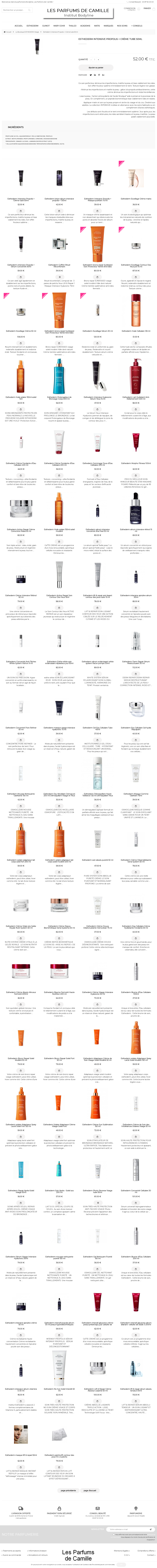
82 (21, 535)
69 (136, 535)
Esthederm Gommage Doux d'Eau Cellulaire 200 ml (98, 464)
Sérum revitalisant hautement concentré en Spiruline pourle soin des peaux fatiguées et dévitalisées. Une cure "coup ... (136, 615)
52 (21, 204)
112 (136, 667)
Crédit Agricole (59, 1514)
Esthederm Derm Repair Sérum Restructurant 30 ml (136, 662)
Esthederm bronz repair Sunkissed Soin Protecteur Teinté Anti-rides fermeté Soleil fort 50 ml (97, 266)
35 (59, 800)
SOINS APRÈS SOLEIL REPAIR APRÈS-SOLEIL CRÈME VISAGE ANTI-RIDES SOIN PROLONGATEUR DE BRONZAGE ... (21, 1210)
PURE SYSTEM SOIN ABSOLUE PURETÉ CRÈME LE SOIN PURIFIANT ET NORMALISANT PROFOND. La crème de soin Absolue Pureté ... (97, 880)
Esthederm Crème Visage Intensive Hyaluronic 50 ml (97, 993)
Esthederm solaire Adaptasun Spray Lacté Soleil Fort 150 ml (21, 1125)
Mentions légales (121, 1551)
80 (97, 271)
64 (59, 998)
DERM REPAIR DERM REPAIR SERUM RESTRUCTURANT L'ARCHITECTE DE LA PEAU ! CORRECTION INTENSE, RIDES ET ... (136, 681)
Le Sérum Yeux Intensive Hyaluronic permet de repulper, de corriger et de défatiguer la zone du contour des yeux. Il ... (97, 417)
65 (21, 998)
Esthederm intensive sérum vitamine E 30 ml (21, 1390)
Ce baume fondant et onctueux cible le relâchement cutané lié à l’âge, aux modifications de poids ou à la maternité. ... (59, 1012)
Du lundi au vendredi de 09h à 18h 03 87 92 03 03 (98, 1515)
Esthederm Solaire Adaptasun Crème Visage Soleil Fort (59, 1125)
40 (135, 734)
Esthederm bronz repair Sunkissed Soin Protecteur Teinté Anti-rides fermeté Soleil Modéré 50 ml (59, 332)
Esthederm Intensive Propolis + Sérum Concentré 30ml (21, 266)
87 (136, 271)
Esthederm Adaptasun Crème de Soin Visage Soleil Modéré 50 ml (97, 1059)
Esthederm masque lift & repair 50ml (21, 1455)
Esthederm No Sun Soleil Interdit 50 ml (59, 1390)
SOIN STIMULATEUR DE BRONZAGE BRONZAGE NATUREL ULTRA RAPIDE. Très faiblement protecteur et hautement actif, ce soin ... (97, 1144)
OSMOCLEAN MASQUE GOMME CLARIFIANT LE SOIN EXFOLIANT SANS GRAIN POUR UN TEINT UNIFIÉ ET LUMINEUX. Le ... (136, 814)
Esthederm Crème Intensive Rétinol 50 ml (21, 596)
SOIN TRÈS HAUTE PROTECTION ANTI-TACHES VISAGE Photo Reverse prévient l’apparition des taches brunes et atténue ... (97, 1210)
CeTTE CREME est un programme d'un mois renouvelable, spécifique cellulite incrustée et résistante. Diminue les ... (59, 549)
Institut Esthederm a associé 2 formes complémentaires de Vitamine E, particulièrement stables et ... (21, 1409)
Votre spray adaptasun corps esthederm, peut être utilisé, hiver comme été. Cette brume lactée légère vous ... (136, 1078)
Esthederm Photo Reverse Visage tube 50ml (97, 1191)
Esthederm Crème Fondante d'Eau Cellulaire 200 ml (59, 464)
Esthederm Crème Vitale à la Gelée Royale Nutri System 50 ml (21, 927)
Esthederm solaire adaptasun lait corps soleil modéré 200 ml (59, 861)
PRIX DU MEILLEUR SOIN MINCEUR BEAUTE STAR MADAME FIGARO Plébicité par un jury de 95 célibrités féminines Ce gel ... (135, 483)
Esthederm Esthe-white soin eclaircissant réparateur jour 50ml (59, 662)
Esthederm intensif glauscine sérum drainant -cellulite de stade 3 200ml (135, 1324)
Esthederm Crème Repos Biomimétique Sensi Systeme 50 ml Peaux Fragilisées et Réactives (59, 927)
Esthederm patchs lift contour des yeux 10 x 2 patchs (59, 1456)
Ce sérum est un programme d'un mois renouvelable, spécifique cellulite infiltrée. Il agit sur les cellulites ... (136, 1343)
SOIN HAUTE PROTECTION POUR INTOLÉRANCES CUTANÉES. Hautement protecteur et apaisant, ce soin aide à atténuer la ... (136, 1144)
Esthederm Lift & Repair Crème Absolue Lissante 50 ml (97, 1390)
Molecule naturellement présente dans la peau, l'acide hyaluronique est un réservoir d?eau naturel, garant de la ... (59, 748)
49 (97, 1064)
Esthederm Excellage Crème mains (136, 199)
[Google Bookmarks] (103, 75)
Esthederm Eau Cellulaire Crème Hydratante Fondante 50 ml (136, 927)
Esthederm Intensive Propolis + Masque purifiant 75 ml (97, 199)
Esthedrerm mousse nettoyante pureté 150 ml (59, 1257)
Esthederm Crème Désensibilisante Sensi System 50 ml (136, 861)
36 (136, 204)
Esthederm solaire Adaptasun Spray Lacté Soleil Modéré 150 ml (136, 1059)
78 (97, 601)
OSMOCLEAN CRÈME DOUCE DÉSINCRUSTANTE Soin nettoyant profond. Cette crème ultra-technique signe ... (98, 946)
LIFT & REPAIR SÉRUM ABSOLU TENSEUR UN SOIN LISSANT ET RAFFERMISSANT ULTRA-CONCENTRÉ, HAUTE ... (136, 1409)
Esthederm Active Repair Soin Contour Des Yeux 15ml (59, 596)
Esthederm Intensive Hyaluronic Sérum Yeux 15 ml (97, 398)
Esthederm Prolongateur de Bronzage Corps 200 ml (59, 398)
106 (21, 337)
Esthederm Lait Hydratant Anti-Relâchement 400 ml (136, 398)
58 (136, 403)
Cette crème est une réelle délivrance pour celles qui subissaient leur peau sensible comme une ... (136, 878)
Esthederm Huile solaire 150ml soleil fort (21, 398)
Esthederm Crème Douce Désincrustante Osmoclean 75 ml (97, 927)
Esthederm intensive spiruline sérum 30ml (136, 596)
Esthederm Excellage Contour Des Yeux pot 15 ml (136, 266)
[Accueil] (78, 13)
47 (97, 403)
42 (59, 204)
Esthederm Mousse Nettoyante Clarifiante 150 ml (21, 795)
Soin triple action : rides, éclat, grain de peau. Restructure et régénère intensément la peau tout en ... (21, 548)
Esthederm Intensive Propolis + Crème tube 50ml (110, 39)
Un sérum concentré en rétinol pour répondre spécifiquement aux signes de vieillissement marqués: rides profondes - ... (136, 549)
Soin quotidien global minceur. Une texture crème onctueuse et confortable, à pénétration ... (21, 1010)
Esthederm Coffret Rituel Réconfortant (59, 266)
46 (21, 469)
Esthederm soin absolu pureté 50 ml (97, 860)
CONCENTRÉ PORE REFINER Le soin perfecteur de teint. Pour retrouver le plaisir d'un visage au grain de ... (21, 748)
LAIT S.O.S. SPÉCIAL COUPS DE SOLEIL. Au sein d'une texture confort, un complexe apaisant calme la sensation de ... (59, 1210)
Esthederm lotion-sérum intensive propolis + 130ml (59, 199)
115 (135, 1395)
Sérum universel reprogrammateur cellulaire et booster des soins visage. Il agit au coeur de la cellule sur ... (136, 1209)
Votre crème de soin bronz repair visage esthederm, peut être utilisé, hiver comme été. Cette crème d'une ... (21, 1078)
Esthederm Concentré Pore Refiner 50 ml (21, 728)
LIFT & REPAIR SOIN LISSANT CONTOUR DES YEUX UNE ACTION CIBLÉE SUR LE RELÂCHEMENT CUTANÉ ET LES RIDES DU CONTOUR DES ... (97, 615)
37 (97, 734)
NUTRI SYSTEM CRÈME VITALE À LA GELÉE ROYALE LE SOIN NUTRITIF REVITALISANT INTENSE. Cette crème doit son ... (21, 946)
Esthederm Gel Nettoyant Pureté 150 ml (97, 1257)
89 (97, 667)
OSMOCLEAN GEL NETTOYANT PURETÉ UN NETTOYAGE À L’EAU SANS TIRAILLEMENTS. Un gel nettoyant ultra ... (97, 1277)
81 (97, 1196)
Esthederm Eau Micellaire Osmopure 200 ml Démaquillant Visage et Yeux (59, 795)
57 (59, 1196)
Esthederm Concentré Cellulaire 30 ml (136, 1191)
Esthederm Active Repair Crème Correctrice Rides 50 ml (21, 530)
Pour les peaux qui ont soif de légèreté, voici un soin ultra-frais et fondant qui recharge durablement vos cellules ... (136, 748)
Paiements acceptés (12, 1551)
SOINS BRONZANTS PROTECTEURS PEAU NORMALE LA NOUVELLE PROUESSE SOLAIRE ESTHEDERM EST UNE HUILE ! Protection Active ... (21, 417)
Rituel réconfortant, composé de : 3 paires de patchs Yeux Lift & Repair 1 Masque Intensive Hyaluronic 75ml (59, 283)
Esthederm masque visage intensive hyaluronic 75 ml (59, 728)
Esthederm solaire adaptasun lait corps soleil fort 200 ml (21, 861)
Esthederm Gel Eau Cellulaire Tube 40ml (97, 728)
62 (136, 469)
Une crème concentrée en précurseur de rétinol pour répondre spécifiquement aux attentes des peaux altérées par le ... (21, 615)
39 (97, 204)
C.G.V (126, 1555)
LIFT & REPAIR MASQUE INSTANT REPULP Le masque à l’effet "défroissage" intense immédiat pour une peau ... (21, 1475)
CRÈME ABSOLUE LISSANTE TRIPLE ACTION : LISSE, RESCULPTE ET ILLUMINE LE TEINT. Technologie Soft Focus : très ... (98, 1409)
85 (136, 601)
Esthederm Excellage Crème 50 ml (21, 331)
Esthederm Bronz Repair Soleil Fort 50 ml (59, 1059)
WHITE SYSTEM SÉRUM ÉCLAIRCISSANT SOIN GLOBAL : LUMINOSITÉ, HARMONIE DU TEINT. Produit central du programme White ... (97, 681)
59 (21, 271)
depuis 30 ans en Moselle (136, 1514)
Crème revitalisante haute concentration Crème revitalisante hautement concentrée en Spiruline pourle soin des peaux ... (21, 1343)
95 (21, 1395)
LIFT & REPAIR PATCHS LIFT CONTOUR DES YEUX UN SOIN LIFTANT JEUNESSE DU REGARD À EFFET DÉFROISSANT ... (59, 1475)
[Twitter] (91, 75)
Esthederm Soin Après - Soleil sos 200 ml (59, 1191)
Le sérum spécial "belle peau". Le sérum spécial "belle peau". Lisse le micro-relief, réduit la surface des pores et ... (98, 549)
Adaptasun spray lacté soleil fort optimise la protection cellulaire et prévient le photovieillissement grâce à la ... (21, 1144)
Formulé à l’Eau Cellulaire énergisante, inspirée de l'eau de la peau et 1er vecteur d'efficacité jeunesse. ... (97, 483)
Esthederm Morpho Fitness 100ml (136, 463)
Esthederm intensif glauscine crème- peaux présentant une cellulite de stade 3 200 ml (98, 1324)
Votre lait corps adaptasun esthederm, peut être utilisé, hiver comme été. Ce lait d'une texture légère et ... (21, 880)
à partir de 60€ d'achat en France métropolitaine (21, 1515)
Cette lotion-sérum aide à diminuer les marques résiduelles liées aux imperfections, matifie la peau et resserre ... (59, 218)
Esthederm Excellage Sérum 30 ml (98, 331)
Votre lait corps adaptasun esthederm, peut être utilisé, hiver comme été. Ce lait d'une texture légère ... (59, 880)
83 (97, 535)
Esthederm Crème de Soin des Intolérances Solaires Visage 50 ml (135, 1125)
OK (121, 1565)
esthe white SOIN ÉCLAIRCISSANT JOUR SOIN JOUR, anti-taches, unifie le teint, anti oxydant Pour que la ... (59, 681)
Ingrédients (16, 127)
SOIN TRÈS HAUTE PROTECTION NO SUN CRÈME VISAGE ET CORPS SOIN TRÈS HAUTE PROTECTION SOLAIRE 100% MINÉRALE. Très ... (59, 1409)
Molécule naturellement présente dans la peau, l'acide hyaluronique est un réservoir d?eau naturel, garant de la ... (21, 1277)
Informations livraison (37, 1551)
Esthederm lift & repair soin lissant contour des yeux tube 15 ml (97, 596)
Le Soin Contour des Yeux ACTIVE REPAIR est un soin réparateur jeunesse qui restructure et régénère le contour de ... (59, 615)
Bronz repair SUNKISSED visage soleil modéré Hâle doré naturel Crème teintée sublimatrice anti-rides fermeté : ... (98, 285)
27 (136, 998)
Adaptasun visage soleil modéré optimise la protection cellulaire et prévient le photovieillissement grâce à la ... (97, 1078)
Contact (150, 1555)
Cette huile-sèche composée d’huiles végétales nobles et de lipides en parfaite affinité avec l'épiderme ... (136, 349)
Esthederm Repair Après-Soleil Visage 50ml (21, 1191)
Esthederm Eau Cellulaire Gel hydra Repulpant (136, 728)
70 (97, 998)
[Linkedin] (95, 75)
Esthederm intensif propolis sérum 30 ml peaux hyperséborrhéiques (59, 1324)
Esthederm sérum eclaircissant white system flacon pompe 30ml (98, 662)
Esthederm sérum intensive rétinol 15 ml (136, 530)
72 (97, 1130)
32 (97, 469)
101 (136, 1196)
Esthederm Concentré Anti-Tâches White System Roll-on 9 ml (21, 662)
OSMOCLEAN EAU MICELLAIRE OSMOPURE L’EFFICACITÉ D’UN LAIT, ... (59, 812)
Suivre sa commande (12, 1555)
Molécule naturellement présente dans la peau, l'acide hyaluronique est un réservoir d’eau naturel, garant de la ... (97, 1012)
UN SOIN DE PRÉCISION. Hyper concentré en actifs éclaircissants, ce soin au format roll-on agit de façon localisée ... (21, 681)
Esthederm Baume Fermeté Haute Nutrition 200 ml (59, 993)
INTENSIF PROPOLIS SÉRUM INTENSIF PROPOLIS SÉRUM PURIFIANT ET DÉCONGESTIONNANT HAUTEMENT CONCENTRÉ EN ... (59, 1343)
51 (136, 337)
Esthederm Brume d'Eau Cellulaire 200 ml (136, 1257)
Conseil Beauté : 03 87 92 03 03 (141, 2)
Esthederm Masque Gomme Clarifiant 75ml (136, 795)
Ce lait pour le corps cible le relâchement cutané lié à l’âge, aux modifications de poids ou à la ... (136, 415)
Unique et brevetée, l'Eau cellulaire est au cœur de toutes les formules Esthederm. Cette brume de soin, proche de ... (136, 1012)
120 (97, 337)
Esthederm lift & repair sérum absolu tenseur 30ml (136, 1390)
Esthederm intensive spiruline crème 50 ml (21, 1324)
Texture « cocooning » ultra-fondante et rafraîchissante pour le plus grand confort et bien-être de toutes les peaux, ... (21, 483)
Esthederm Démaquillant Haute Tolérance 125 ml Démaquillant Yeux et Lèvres (97, 795)
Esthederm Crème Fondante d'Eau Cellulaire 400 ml (21, 464)
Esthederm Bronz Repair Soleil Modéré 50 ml (21, 1059)
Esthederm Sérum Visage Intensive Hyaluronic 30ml (21, 1257)
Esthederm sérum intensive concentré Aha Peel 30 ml (98, 530)
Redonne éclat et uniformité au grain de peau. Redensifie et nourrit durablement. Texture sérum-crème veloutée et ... (97, 351)
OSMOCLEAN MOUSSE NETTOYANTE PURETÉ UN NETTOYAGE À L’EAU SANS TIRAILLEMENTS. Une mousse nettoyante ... (21, 814)
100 (98, 1395)
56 (59, 403)
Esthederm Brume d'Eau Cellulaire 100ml (136, 993)
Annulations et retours (37, 1555)
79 (21, 601)
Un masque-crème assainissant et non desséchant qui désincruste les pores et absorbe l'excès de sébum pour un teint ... (98, 218)
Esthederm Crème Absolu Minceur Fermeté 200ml (21, 993)
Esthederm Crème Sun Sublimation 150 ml (97, 1125)
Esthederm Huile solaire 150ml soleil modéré (59, 530)
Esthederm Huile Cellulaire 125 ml (136, 331)
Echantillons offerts (146, 1551)
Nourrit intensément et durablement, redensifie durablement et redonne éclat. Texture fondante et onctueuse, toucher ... (21, 351)
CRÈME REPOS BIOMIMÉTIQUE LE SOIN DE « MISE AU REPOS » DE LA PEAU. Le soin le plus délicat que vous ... (59, 946)
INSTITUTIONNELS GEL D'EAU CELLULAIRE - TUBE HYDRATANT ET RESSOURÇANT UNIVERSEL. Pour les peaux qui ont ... (97, 748)
